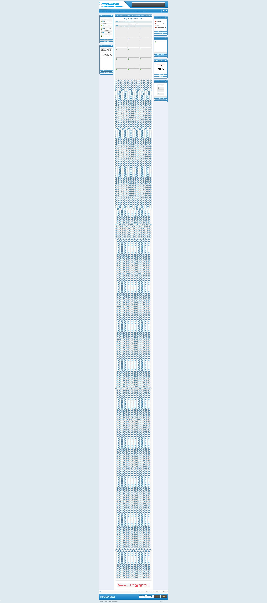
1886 (129, 351)
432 (128, 134)
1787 (120, 335)
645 (135, 162)
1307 (120, 257)
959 (133, 203)
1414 (118, 275)
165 (135, 99)
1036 (123, 214)
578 (118, 154)
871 (138, 191)
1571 (120, 300)
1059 (120, 218)
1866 (140, 347)
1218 (140, 242)
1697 (138, 320)
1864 (135, 347)
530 (148, 146)
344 (133, 123)
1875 (132, 349)
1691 (120, 320)
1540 (135, 294)
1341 (149, 261)
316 (138, 119)
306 (150, 117)
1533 (149, 292)
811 (138, 183)
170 (148, 99)
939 (121, 201)
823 (131, 185)
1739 (120, 327)
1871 (120, 349)
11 (139, 80)
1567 (143, 298)
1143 (144, 230)
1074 (129, 220)
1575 (132, 300)
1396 (135, 271)
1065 (138, 218)
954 (121, 203)
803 (118, 183)
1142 (142, 230)
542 (140, 148)
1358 (129, 265)
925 (123, 199)
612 (128, 158)
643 (131, 162)
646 (138, 162)
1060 (123, 218)
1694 (129, 320)
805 (123, 183)
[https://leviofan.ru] (160, 94)
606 (150, 156)
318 (143, 119)
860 (148, 189)
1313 (138, 257)
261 (150, 111)
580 (123, 154)
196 (138, 103)
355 (123, 125)
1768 (135, 331)
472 (116, 140)
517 (116, 146)
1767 (132, 331)
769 (145, 177)
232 (116, 109)
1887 (132, 351)
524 (133, 146)
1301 (138, 255)
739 (145, 173)
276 (150, 113)
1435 (143, 277)
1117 (144, 226)
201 (150, 103)
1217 (138, 242)
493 (131, 142)
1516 (135, 290)
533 (118, 148)
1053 (138, 216)
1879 (143, 349)
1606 (118, 306)
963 (143, 203)
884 (133, 193)
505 (123, 144)
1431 (132, 277)
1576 (135, 300)
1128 (139, 228)
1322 (129, 259)
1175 (125, 236)
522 (128, 146)
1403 (120, 273)
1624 (135, 308)
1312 (135, 257)
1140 (136, 230)
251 (126, 111)
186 (150, 101)
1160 (119, 234)
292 (116, 117)
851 (126, 189)
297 (128, 117)
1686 (140, 318)
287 (140, 115)
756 (150, 175)
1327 (143, 259)
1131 (147, 228)
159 (121, 99)
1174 (122, 236)
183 (143, 101)
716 (126, 171)
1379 (120, 269)
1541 (138, 294)
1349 (138, 263)
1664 (146, 314)
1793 (138, 335)
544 (145, 148)
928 (131, 199)
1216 (135, 242)
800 (148, 181)
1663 (143, 314)
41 (134, 84)
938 (118, 201)
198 (143, 103)
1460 (146, 281)
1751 (120, 329)
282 (128, 115)
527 (140, 146)
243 (143, 109)
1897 (126, 353)
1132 (150, 228)
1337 (138, 261)
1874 (129, 349)
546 (150, 148)
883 (131, 193)
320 (148, 119)
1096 (122, 224)
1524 (123, 292)
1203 (132, 240)
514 (145, 144)
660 (135, 164)
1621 (126, 308)
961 (138, 203)
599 (133, 156)
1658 (129, 314)
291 (150, 115)
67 (120, 88)
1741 (126, 327)
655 (123, 164)
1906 (118, 355)
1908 (123, 355)
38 (127, 84)
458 (118, 138)
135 (135, 95)
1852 (135, 345)
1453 (126, 281)
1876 (135, 349)
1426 (118, 277)
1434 (140, 277)
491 (126, 142)
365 (148, 125)
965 (148, 203)
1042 (140, 214)
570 (135, 152)
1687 (143, 318)
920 (148, 197)
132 (128, 95)
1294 (118, 255)
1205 (137, 240)
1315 (143, 257)
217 (116, 107)
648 (143, 162)
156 (150, 97)
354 (121, 125)
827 (140, 185)
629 (133, 160)
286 (138, 115)
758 (118, 177)
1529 (138, 292)
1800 (123, 337)
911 (126, 197)
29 (143, 82)
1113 (133, 226)
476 (126, 140)
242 (140, 109)
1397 (138, 271)
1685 (138, 318)
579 (121, 154)
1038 (129, 214)
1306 (118, 257)
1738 (118, 327)
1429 (126, 277)
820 (123, 185)
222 (128, 107)
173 (118, 101)
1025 (126, 212)
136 (138, 95)
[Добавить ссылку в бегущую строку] (117, 15)
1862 (129, 347)
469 (145, 138)
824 (133, 185)
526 (138, 146)
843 (143, 187)
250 (123, 111)
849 (121, 189)
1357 (126, 265)
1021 (149, 210)
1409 (138, 273)
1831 (143, 341)
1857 (149, 345)
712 (116, 171)
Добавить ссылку (160, 31)
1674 (140, 316)
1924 (135, 357)
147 (128, 97)
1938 (140, 359)
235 (123, 109)
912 (128, 197)
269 (133, 113)
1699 (143, 320)
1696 (135, 320)
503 (118, 144)
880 (123, 193)
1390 (118, 271)
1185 (117, 238)
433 (131, 134)
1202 (129, 240)
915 (135, 197)
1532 (146, 292)
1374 (140, 267)
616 (138, 158)
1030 (140, 212)
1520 (146, 290)
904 (145, 195)
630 (135, 160)
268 (131, 113)
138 (143, 95)
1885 (126, 351)
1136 (125, 230)
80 (150, 88)
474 (121, 140)
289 (145, 115)
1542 (140, 294)
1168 (142, 234)
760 (123, 177)
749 (133, 175)
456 (150, 136)
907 (116, 197)
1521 (149, 290)
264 (121, 113)
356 (126, 125)
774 (121, 179)
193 (131, 103)
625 (123, 160)
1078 (140, 220)
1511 (120, 290)
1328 (146, 259)
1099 (131, 224)
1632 (123, 310)
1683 (132, 318)
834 (121, 187)
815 (148, 183)
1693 (126, 320)
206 (126, 105)
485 (148, 140)
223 (131, 107)
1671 (132, 316)
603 (143, 156)
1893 (149, 351)
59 (139, 86)
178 (131, 101)
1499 (120, 288)
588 (143, 154)
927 (128, 199)
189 (121, 103)
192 (128, 103)
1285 (126, 253)
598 (131, 156)
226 (138, 107)
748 (131, 175)
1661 (138, 314)
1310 (129, 257)
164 (133, 99)
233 (118, 109)
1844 (146, 343)
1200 (123, 240)
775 (123, 179)
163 (131, 99)
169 (145, 99)
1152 (133, 232)
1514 (129, 290)
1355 (120, 265)
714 (121, 171)
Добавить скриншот (160, 54)
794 (133, 181)
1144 (147, 230)
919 (145, 197)
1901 (138, 353)
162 (128, 99)
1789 (126, 335)
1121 (119, 228)
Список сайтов (106, 39)
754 (145, 175)
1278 (140, 251)
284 (133, 115)
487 (116, 142)
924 (121, 199)
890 (148, 193)
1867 (143, 347)
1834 (118, 343)
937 (116, 201)
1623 (132, 308)
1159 (117, 234)
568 (131, 152)
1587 (132, 302)
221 (126, 107)
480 (135, 140)
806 (126, 183)
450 (135, 136)
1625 (138, 308)
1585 (126, 302)
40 (132, 84)
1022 (118, 212)
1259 (120, 249)
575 (148, 152)
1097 (125, 224)
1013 (126, 210)
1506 (140, 288)
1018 (140, 210)
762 (128, 177)
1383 (132, 269)
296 (126, 117)
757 (116, 177)
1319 (120, 259)
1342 (118, 263)
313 (131, 119)
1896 (123, 353)
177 (128, 101)
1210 (118, 242)
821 (126, 185)
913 (131, 197)
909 (121, 197)
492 (128, 142)
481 (138, 140)
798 (143, 181)
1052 (135, 216)
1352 (146, 263)
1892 (146, 351)
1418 (129, 275)
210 (135, 105)
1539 (132, 294)
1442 (129, 279)
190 (123, 103)
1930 (118, 359)
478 (131, 140)
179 (133, 101)
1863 (132, 347)
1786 (118, 335)
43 (139, 84)
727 (116, 173)
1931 (120, 359)
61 (143, 86)
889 (145, 193)
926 (126, 199)
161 (126, 99)
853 (131, 189)
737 (140, 173)
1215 (132, 242)
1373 (138, 267)
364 (145, 125)
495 (135, 142)
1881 (149, 349)
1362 (140, 265)
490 (123, 142)
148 (131, 97)
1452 (123, 281)
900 (135, 195)
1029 (138, 212)
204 (121, 105)
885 (135, 193)
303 (143, 117)
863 (118, 191)
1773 (149, 331)
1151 (130, 232)
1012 (123, 210)
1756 (135, 329)
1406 (129, 273)
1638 (140, 310)
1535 (120, 294)
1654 (118, 314)
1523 (120, 292)
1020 (146, 210)
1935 (132, 359)
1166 (136, 234)
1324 (135, 259)
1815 (132, 339)
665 (148, 164)
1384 (135, 269)
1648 (135, 312)
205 (123, 105)
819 (121, 185)
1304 (146, 255)
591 (150, 154)
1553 (138, 296)
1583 (120, 302)
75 (139, 88)
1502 (129, 288)
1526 (129, 292)
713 (118, 171)
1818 (140, 339)
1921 (126, 357)
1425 (149, 275)
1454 (129, 281)
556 (138, 150)
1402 (118, 273)
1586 (129, 302)
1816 (135, 339)
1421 (138, 275)
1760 (146, 329)
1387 (143, 269)
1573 (126, 300)
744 (121, 175)
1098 (128, 224)
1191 (133, 238)
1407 (132, 273)
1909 (126, 355)
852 (128, 189)
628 (131, 160)
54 (127, 86)
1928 (146, 357)
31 (148, 82)
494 (133, 142)
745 (123, 175)
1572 (123, 300)
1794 (140, 335)
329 (133, 121)
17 (116, 82)
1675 (143, 316)
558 (143, 150)
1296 (123, 255)
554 (133, 150)
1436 (146, 277)
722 (140, 171)
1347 (132, 263)
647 (140, 162)
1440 (123, 279)
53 (125, 86)
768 (143, 177)
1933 (126, 359)
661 (138, 164)
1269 (149, 249)
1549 (126, 296)
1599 (132, 304)
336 (150, 121)
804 (121, 183)
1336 (135, 261)
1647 (132, 312)
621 (150, 158)
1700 (146, 320)
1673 (138, 316)
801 (150, 181)
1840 (135, 343)
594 (121, 156)
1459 (143, 281)
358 (131, 125)
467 (140, 138)
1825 (126, 341)
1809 (149, 337)
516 (150, 144)
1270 (118, 251)
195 (135, 103)
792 (128, 181)
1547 (120, 296)
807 (128, 183)
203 (118, 105)
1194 (142, 238)
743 (118, 175)
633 (143, 160)
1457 (138, 281)
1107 (117, 226)
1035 (120, 214)
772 (116, 179)
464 (133, 138)
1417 (126, 275)
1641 (149, 310)
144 (121, 97)
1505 (138, 288)
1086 (129, 222)
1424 (146, 275)
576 (150, 152)
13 (143, 80)
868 (131, 191)
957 (128, 203)
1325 (138, 259)
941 (126, 201)
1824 (123, 341)
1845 (149, 343)
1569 (149, 298)
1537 (126, 294)
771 (150, 177)
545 (148, 148)
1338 (140, 261)
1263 (132, 249)
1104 (145, 224)
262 (116, 113)
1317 (149, 257)
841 (138, 187)
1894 (118, 353)
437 (140, 134)
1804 (135, 337)
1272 (123, 251)
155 (148, 97)
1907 (120, 355)
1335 (132, 261)
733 (131, 173)
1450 (118, 281)
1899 (132, 353)
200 (148, 103)
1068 (146, 218)
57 (134, 86)
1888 (135, 351)
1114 (136, 226)
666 (150, 164)
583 (131, 154)
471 (150, 138)
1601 (138, 304)
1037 (126, 214)
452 (140, 136)
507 (128, 144)
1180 (139, 236)
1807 (143, 337)
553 (131, 150)
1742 (129, 327)
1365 (149, 265)
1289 (138, 253)
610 (123, 158)
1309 (126, 257)
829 (145, 185)
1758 (140, 329)
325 (123, 121)
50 (118, 86)
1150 (128, 232)
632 (140, 160)
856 (138, 189)
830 (148, 185)
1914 (140, 355)
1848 (123, 345)
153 (143, 97)
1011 (120, 210)
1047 (120, 216)
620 (148, 158)
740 (148, 173)
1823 (120, 341)
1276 (135, 251)
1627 (143, 308)
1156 (144, 232)
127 (116, 95)
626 (126, 160)
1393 (126, 271)
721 (138, 171)
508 (131, 144)
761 (126, 177)
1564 (135, 298)
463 (131, 138)
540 (135, 148)
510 (135, 144)
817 (116, 185)
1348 (135, 263)
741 (150, 173)
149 (133, 97)
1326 (140, 259)
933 (143, 199)
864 (121, 191)
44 (141, 84)
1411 (143, 273)
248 (118, 111)
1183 (147, 236)
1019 (143, 210)
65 (116, 88)
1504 (135, 288)
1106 (150, 224)
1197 (150, 238)
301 (138, 117)
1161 (122, 234)
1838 (129, 343)
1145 (150, 230)
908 (118, 197)
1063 (132, 218)
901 (138, 195)
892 (116, 195)
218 (118, 107)
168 (143, 99)
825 (135, 185)
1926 (140, 357)
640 (123, 162)
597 (128, 156)
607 (116, 158)
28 (141, 82)
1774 (118, 333)
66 (118, 88)
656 (126, 164)
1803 (132, 337)
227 (140, 107)
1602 (140, 304)
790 (123, 181)
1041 (138, 214)
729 (121, 173)
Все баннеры (160, 76)
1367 (120, 267)
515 (148, 144)
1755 (132, 329)
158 (118, 99)
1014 (129, 210)
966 (150, 203)
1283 (120, 253)
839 (133, 187)
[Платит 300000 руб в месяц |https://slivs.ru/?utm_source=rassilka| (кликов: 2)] (133, 53)
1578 (140, 300)
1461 (149, 281)
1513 (126, 290)
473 (118, 140)
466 (138, 138)
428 (118, 134)
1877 (138, 349)
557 (140, 150)
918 (143, 197)
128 (118, 95)
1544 (146, 294)
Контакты (106, 10)
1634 (129, 310)
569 (133, 152)
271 (138, 113)
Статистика (117, 10)
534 (121, 148)
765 (135, 177)
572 (140, 152)
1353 (149, 263)
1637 (138, 310)
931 (138, 199)
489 (121, 142)
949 (145, 201)
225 (135, 107)
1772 (146, 331)
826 (138, 185)
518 (118, 146)
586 (138, 154)
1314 (140, 257)
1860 (123, 347)
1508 (146, 288)
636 (150, 160)
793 (131, 181)
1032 (146, 212)
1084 (123, 222)
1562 (129, 298)
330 (135, 121)
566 (126, 152)
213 (143, 105)
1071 (120, 220)
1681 (126, 318)
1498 (118, 288)
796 (138, 181)
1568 (146, 298)
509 (133, 144)
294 (121, 117)
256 (138, 111)
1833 (149, 341)
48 (150, 84)
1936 (135, 359)
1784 (146, 333)
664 (145, 164)
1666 (118, 316)
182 (140, 101)
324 (121, 121)
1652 (146, 312)
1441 (126, 279)
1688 (146, 318)
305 (148, 117)
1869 (149, 347)
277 (116, 115)
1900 (135, 353)
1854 (140, 345)
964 (145, 203)
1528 (135, 292)
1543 (143, 294)
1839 (132, 343)
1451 (120, 281)
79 (148, 88)
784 (145, 179)
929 (133, 199)
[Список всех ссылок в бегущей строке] (119, 15)
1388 (146, 269)
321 (150, 119)
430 (123, 134)
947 (140, 201)
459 (121, 138)
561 (150, 150)
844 (145, 187)
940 (123, 201)
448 (131, 136)
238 (131, 109)
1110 (125, 226)
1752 (123, 329)
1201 (126, 240)
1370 (129, 267)
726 (150, 171)
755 (148, 175)
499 (145, 142)
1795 (143, 335)
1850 (129, 345)
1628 (146, 308)
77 (143, 88)
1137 (128, 230)
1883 (120, 351)
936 (150, 199)
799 (145, 181)
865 (123, 191)
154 (145, 97)
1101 (136, 224)
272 (140, 113)
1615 (143, 306)
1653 (149, 312)
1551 (132, 296)
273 (143, 113)
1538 (129, 294)
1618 (118, 308)
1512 (123, 290)
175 (123, 101)
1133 (117, 230)
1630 (118, 310)
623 (118, 160)
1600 (135, 304)
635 (148, 160)
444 (121, 136)
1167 (139, 234)
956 (126, 203)
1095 (119, 224)
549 (121, 150)
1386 (140, 269)
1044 (146, 214)
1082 (118, 222)
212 (140, 105)
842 (140, 187)
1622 (129, 308)
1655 (120, 314)
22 (127, 82)
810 (135, 183)
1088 (135, 222)
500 (148, 142)
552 (128, 150)
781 (138, 179)
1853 (138, 345)
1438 (118, 279)
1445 (138, 279)
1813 (126, 339)
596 (126, 156)
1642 (118, 312)
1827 (132, 341)
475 (123, 140)
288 (143, 115)
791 (126, 181)
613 (131, 158)
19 (120, 82)
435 (135, 134)
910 (123, 197)
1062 (129, 218)
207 (128, 105)
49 (116, 86)
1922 (129, 357)
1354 (118, 265)
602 (140, 156)
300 (135, 117)
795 (135, 181)
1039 (132, 214)
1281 (149, 251)
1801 (126, 337)
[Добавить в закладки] (165, 11)
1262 (129, 249)
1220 (146, 242)
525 (135, 146)
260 (148, 111)
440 (148, 134)
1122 (122, 228)
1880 (146, 349)
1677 (149, 316)
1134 (119, 230)
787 (116, 181)
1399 (143, 271)
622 (116, 160)
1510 (118, 290)
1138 (130, 230)
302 (140, 117)
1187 (122, 238)
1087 (132, 222)
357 (128, 125)
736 (138, 173)
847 (116, 189)
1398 (140, 271)
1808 (146, 337)
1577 (138, 300)
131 (126, 95)
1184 (150, 236)
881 (126, 193)
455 (148, 136)
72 (132, 88)
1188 (125, 238)
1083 (120, 222)
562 (116, 152)
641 (126, 162)
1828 (135, 341)
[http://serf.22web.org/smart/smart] (160, 67)
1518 (140, 290)
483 (143, 140)
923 (118, 199)
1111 (128, 226)
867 (128, 191)
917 (140, 197)
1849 (126, 345)
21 (125, 82)
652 (116, 164)
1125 (130, 228)
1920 (123, 357)
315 (135, 119)
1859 (120, 347)
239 (133, 109)
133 (131, 95)
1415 (120, 275)
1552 (135, 296)
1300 (135, 255)
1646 (129, 312)
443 (118, 136)
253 (131, 111)
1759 (143, 329)
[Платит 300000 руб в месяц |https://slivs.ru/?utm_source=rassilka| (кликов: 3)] (133, 32)
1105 (147, 224)
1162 (125, 234)
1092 (146, 222)
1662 (140, 314)
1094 (116, 224)
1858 (118, 347)
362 (140, 125)
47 (148, 84)
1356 (123, 265)
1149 (125, 232)
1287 (132, 253)
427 (116, 134)
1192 (136, 238)
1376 (146, 267)
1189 (128, 238)
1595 (120, 304)
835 (123, 187)
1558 (118, 298)
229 (145, 107)
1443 (132, 279)
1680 (123, 318)
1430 (129, 277)
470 (148, 138)
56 (132, 86)
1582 (118, 302)
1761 (149, 329)
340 (123, 123)
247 (116, 111)
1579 (143, 300)
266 (126, 113)
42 (136, 84)
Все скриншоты (160, 56)
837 (128, 187)
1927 (143, 357)
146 (126, 97)
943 (131, 201)
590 (148, 154)
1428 (123, 277)
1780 (135, 333)
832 (116, 187)
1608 (123, 306)
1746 (140, 327)
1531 (143, 292)
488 (118, 142)
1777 (126, 333)
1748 (146, 327)
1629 (149, 308)
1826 (129, 341)
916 (138, 197)
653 (118, 164)
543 (143, 148)
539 (133, 148)
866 (126, 191)
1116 (141, 226)
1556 (146, 296)
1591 (143, 302)
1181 (142, 236)
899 (133, 195)
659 (133, 164)
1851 (132, 345)
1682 (129, 318)
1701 (149, 320)
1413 (149, 273)
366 (150, 125)
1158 (150, 232)
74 (136, 88)
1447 (143, 279)
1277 (138, 251)
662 (140, 164)
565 (123, 152)
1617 (149, 306)
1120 (117, 228)
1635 (132, 310)
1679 (120, 318)
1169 (144, 234)
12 (141, 80)
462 (128, 138)
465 (135, 138)
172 (116, 101)
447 (128, 136)
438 (143, 134)
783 (143, 179)
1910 (129, 355)
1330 (118, 261)
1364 (146, 265)
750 (135, 175)
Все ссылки (161, 33)
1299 (132, 255)
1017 (138, 210)
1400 (146, 271)
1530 (140, 292)
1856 (146, 345)
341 (126, 123)
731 (126, 173)
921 (150, 197)
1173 (119, 236)
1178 (133, 236)
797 (140, 181)
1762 (118, 331)
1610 (129, 306)
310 (123, 119)
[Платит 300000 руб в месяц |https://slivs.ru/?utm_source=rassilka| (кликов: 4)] (133, 73)
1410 (140, 273)
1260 (123, 249)
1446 (140, 279)
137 (140, 95)
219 (121, 107)
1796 (146, 335)
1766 (129, 331)
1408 (135, 273)
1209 (149, 240)
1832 (146, 341)
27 (139, 82)
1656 (123, 314)
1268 (146, 249)
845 (148, 187)
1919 (120, 357)
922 (116, 199)
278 (118, 115)
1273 (126, 251)
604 (145, 156)
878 (118, 193)
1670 (129, 316)
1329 (149, 259)
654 (121, 164)
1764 (123, 331)
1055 (143, 216)
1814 (129, 339)
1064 (135, 218)
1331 (120, 261)
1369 (126, 267)
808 (131, 183)
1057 (149, 216)
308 (118, 119)
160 (123, 99)
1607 (120, 306)
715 (123, 171)
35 (120, 84)
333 (143, 121)
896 (126, 195)
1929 (149, 357)
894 (121, 195)
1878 (140, 349)
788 (118, 181)
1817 (138, 339)
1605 (149, 304)
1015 (132, 210)
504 (121, 144)
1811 (120, 339)
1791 (132, 335)
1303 (143, 255)
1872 (123, 349)
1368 (123, 267)
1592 (146, 302)
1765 (126, 331)
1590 (140, 302)
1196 (147, 238)
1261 (126, 249)
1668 (123, 316)
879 (121, 193)
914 (133, 197)
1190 (130, 238)
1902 (140, 353)
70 (127, 88)
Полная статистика (106, 70)
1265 (138, 249)
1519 (143, 290)
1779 (132, 333)
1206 (140, 240)
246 (150, 109)
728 (118, 173)
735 (135, 173)
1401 (149, 271)
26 (136, 82)
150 (135, 97)
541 (138, 148)
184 (145, 101)
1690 (118, 320)
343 (131, 123)
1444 (135, 279)
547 (116, 150)
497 (140, 142)
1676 (146, 316)
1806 (140, 337)
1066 (140, 218)
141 (150, 95)
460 (123, 138)
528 (143, 146)
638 (118, 162)
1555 (143, 296)
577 (116, 154)
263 (118, 113)
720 (135, 171)
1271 (120, 251)
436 (138, 134)
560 (148, 150)
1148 (122, 232)
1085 (126, 222)
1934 (129, 359)
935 (148, 199)
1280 (146, 251)
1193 (139, 238)
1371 (132, 267)
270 (135, 113)
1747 (143, 327)
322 (116, 121)
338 (118, 123)
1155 (142, 232)
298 (131, 117)
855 (135, 189)
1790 (129, 335)
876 (150, 191)
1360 (135, 265)
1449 (149, 279)
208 (131, 105)
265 (123, 113)
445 (123, 136)
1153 (136, 232)
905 (148, 195)
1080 (146, 220)
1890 (140, 351)
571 (138, 152)
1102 (139, 224)
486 (150, 140)
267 (128, 113)
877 (116, 193)
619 (145, 158)
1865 (138, 347)
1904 (146, 353)
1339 (143, 261)
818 (118, 185)
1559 (120, 298)
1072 (123, 220)
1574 (129, 300)
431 (126, 134)
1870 (118, 349)
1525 (126, 292)
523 (131, 146)
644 (133, 162)
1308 (123, 257)
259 (145, 111)
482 (140, 140)
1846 (118, 345)
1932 (123, 359)
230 (148, 107)
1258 (118, 249)
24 (132, 82)
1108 (120, 226)
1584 (123, 302)
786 (150, 179)
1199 (120, 240)
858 (143, 189)
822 (128, 185)
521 (126, 146)
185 (148, 101)
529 (145, 146)
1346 (129, 263)
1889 (138, 351)
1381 (126, 269)
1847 (120, 345)
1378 (118, 269)
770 (148, 177)
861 (150, 189)
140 (148, 95)
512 (140, 144)
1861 (126, 347)
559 (145, 150)
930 (135, 199)
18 (118, 82)
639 (121, 162)
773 (118, 179)
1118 (147, 226)
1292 (146, 253)
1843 (143, 343)
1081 (149, 220)
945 (135, 201)
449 (133, 136)
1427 (120, 277)
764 (133, 177)
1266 (140, 249)
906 (150, 195)
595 (123, 156)
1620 (123, 308)
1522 (118, 292)
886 (138, 193)
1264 (135, 249)
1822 (118, 341)
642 (128, 162)
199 (145, 103)
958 (131, 203)
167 (140, 99)
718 (131, 171)
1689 (149, 318)
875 (148, 191)
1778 (129, 333)
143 (118, 97)
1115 (139, 226)
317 (140, 119)
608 (118, 158)
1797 (149, 335)
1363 (143, 265)
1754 (129, 329)
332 (140, 121)
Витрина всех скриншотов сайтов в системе (128, 26)
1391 (120, 271)
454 (145, 136)
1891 (143, 351)
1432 (135, 277)
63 (148, 86)
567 (128, 152)
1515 (132, 290)
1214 (129, 242)
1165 (133, 234)
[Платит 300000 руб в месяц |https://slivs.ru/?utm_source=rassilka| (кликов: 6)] (145, 63)
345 (135, 123)
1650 (140, 312)
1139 (133, 230)
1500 (123, 288)
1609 (126, 306)
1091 (143, 222)
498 (143, 142)
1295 (120, 255)
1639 (143, 310)
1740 (123, 327)
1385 (138, 269)
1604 (146, 304)
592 (116, 156)
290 (148, 115)
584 (133, 154)
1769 (138, 331)
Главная (101, 10)
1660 (135, 314)
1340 (146, 261)
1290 (140, 253)
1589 (138, 302)
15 (148, 80)
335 (148, 121)
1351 (143, 263)
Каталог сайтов (124, 10)
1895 (120, 353)
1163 (128, 234)
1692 (123, 320)
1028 (135, 212)
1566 (140, 298)
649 (145, 162)
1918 (118, 357)
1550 (129, 296)
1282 (118, 253)
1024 (123, 212)
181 (138, 101)
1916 (146, 355)
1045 (149, 214)
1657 (126, 314)
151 (138, 97)
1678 (118, 318)
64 (150, 86)
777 (128, 179)
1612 (135, 306)
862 (116, 191)
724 (145, 171)
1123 (125, 228)
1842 (140, 343)
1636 (135, 310)
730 (123, 173)
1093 (149, 222)
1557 (149, 296)
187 (116, 103)
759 (121, 177)
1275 (132, 251)
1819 (143, 339)
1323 (132, 259)
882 (128, 193)
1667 (120, 316)
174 (121, 101)
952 (116, 203)
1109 (122, 226)
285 (135, 115)
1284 (123, 253)
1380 (123, 269)
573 (143, 152)
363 (143, 125)
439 (145, 134)
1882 (118, 351)
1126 (133, 228)
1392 (123, 271)
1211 (120, 242)
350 (148, 123)
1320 (123, 259)
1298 (129, 255)
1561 (126, 298)
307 (116, 119)
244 (145, 109)
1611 (132, 306)
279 (121, 115)
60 (141, 86)
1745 (138, 327)
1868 (146, 347)
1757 (138, 329)
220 (123, 107)
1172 (117, 236)
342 (128, 123)
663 (143, 164)
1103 (142, 224)
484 (145, 140)
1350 (140, 263)
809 (133, 183)
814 (145, 183)
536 (126, 148)
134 (133, 95)
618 (143, 158)
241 (138, 109)
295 (123, 117)
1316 (146, 257)
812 (140, 183)
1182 (144, 236)
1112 (131, 226)
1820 (146, 339)
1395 (132, 271)
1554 (140, 296)
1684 (135, 318)
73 (134, 88)
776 (126, 179)
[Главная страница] (163, 11)
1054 (140, 216)
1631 (120, 310)
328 (131, 121)
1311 (132, 257)
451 (138, 136)
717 (128, 171)
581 (126, 154)
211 (138, 105)
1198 (118, 240)
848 (118, 189)
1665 (149, 314)
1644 (123, 312)
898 (131, 195)
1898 (129, 353)
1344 (123, 263)
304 (145, 117)
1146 (117, 232)
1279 (143, 251)
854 (133, 189)
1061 (126, 218)
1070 (118, 220)
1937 (138, 359)
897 (128, 195)
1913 (138, 355)
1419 (132, 275)
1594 (118, 304)
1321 (126, 259)
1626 (140, 308)
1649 (138, 312)
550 (123, 150)
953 (118, 203)
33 (116, 84)
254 (133, 111)
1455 (132, 281)
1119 (150, 226)
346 (138, 123)
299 (133, 117)
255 (135, 111)
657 (128, 164)
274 (145, 113)
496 (138, 142)
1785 (149, 333)
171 (150, 99)
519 (121, 146)
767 (140, 177)
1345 (126, 263)
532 (116, 148)
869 (133, 191)
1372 (135, 267)
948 (143, 201)
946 (138, 201)
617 (140, 158)
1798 (118, 337)
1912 (135, 355)
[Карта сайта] (166, 11)
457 (116, 138)
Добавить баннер (161, 74)
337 (116, 123)
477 (128, 140)
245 (148, 109)
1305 (149, 255)
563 (118, 152)
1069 (149, 218)
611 (126, 158)
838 (131, 187)
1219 (143, 242)
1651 (143, 312)
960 (135, 203)
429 (121, 134)
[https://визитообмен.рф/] (160, 88)
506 (126, 144)
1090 (140, 222)
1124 (128, 228)
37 (125, 84)
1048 (123, 216)
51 (120, 86)
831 (150, 185)
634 (145, 160)
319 (145, 119)
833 (118, 187)
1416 (123, 275)
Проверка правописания (134, 10)
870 (135, 191)
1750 (118, 329)
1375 (143, 267)
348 (143, 123)
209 (133, 105)
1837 (126, 343)
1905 (149, 353)
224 (133, 107)
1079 (143, 220)
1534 (118, 294)
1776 (123, 333)
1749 (149, 327)
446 (126, 136)
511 (138, 144)
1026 (129, 212)
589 (145, 154)
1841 (138, 343)
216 (150, 105)
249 (121, 111)
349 (145, 123)
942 (128, 201)
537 (128, 148)
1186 (119, 238)
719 (133, 171)
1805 (138, 337)
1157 (147, 232)
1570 (118, 300)
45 (143, 84)
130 (123, 95)
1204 (135, 240)
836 (126, 187)
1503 (132, 288)
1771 (143, 331)
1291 (143, 253)
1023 (120, 212)
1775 (120, 333)
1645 (126, 312)
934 (145, 199)
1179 (136, 236)
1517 (138, 290)
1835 (120, 343)
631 (138, 160)
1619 (120, 308)
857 (140, 189)
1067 (143, 218)
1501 (126, 288)
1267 (143, 249)
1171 (150, 234)
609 (121, 158)
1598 (129, 304)
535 (123, 148)
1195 (144, 238)
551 (126, 150)
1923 (132, 357)
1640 (146, 310)
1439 (120, 279)
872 (140, 191)
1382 (129, 269)
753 (143, 175)
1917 (149, 355)
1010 (118, 210)
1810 (118, 339)
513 (143, 144)
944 (133, 201)
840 (135, 187)
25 (134, 82)
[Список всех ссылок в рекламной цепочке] (99, 4)
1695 (132, 320)
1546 (118, 296)
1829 (138, 341)
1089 (138, 222)
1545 (149, 294)
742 (116, 175)
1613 (138, 306)
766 (138, 177)
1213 (126, 242)
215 (148, 105)
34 (118, 84)
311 (126, 119)
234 (121, 109)
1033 (149, 212)
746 (126, 175)
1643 (120, 312)
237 (128, 109)
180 (135, 101)
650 (148, 162)
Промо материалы (106, 72)
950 (148, 201)
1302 (140, 255)
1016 (135, 210)
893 (118, 195)
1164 (130, 234)
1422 (140, 275)
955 (123, 203)
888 (143, 193)
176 (126, 101)
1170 (147, 234)
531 (150, 146)
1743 (132, 327)
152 (140, 97)
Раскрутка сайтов (144, 10)
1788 (123, 335)
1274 (129, 251)
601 (138, 156)
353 (118, 125)
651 (150, 162)
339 (121, 123)
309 (121, 119)
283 (131, 115)
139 (145, 95)
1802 (129, 337)
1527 (132, 292)
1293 (149, 253)
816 (150, 183)
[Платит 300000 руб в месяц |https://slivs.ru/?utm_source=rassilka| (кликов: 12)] (122, 43)
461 (126, 138)
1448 (146, 279)
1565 (138, 298)
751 (138, 175)
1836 (123, 343)
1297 (126, 255)
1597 (126, 304)
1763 (120, 331)
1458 (140, 281)
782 (140, 179)
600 (135, 156)
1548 (123, 296)
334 (145, 121)
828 (143, 185)
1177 (130, 236)
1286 (129, 253)
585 (135, 154)
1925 (138, 357)
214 (145, 105)
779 (133, 179)
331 (138, 121)
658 (131, 164)
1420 (135, 275)
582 (128, 154)
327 (128, 121)
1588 (135, 302)
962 (140, 203)
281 (126, 115)
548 (118, 150)
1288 (135, 253)
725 (148, 171)
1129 (142, 228)
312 (128, 119)
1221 (149, 242)
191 (126, 103)
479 (133, 140)
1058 (118, 218)
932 (140, 199)
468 (143, 138)
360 (135, 125)
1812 (123, 339)
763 (131, 177)
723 (143, 171)
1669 (126, 316)
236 (126, 109)
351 (150, 123)
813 (143, 183)
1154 (139, 232)
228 (143, 107)
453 (143, 136)
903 (143, 195)
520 (123, 146)
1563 (132, 298)
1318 (118, 259)
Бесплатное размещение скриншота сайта (127, 21)
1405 (126, 273)
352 (116, 125)
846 (150, 187)
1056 (146, 216)
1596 (123, 304)
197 (140, 103)
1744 (135, 327)
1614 (140, 306)
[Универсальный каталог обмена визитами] (160, 46)
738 (143, 173)
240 (135, 109)
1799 (120, 337)
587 (140, 154)
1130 (144, 228)
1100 (133, 224)
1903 (143, 353)
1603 (143, 304)
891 (150, 193)
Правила (112, 10)
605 (148, 156)
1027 (132, 212)
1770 (140, 331)
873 (143, 191)
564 (121, 152)
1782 (140, 333)
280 (123, 115)
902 (140, 195)
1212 (123, 242)
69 (125, 88)
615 (135, 158)
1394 (129, 271)
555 (135, 150)
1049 (126, 216)
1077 (138, 220)
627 (128, 160)
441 (150, 134)
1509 (149, 288)
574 (145, 152)
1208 (146, 240)
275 (148, 113)
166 (138, 99)
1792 (135, 335)
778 (131, 179)
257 (140, 111)
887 (140, 193)
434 (133, 134)
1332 (123, 261)
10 (136, 80)
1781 (138, 333)
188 (118, 103)
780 (135, 179)
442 (116, 136)
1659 (132, 314)
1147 (119, 232)
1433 (138, 277)
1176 (128, 236)
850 (123, 189)
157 (116, 99)
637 (116, 162)
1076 (135, 220)
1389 (149, 269)
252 (128, 111)
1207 (143, 240)
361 (138, 125)
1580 (146, 300)
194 (133, 103)
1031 (143, 212)
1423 (143, 275)
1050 (129, 216)
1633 (126, 310)
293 (118, 117)
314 (133, 119)
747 (128, 175)
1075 (132, 220)
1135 (122, 230)
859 (145, 189)
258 (143, 111)
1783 (143, 333)
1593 (149, 302)
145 (123, 97)
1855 (143, 345)
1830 (140, 341)
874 (145, 191)
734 (133, 173)
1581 (149, 300)
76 (141, 88)
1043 (143, 214)
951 (150, 201)
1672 (135, 316)
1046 (118, 216)
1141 (139, 230)
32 (150, 82)
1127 (136, 228)
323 (118, 121)
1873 (126, 349)
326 (126, 121)
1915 (143, 355)
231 (150, 107)
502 (116, 144)
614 (133, 158)
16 (150, 80)
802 (116, 183)
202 (116, 105)
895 (123, 195)
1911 (132, 355)
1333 (126, 261)
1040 (135, 214)
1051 (132, 216)
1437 (149, 277)
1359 (132, 265)
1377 (149, 267)
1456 (135, 281)
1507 (143, 288)
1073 (126, 220)
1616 (146, 306)
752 (140, 175)
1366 (118, 267)
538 (131, 148)
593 (118, 156)
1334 (129, 261)
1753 (126, 329)
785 (148, 179)
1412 (146, 273)
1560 (123, 298)
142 (116, 97)
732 (128, 173)
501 (150, 142)
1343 (120, 263)
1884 (123, 351)
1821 (149, 339)
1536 (123, 294)
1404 (123, 273)
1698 (140, 320)
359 (133, 125)
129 (121, 95)
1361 (138, 265)
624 (121, 160)
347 (140, 123)
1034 (118, 214)
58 (136, 86)
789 (121, 181)
